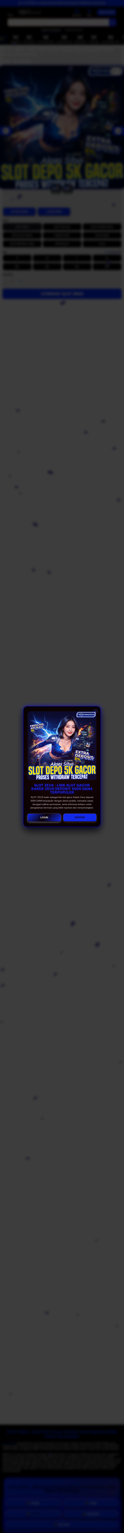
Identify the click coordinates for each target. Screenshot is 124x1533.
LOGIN (44, 817)
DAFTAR (80, 817)
